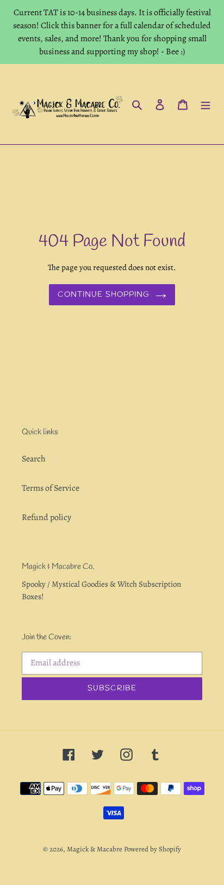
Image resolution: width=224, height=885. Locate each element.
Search (34, 459)
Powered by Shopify (152, 849)
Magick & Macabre (94, 849)
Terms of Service (50, 488)
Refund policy (46, 517)
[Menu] (205, 104)
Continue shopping (104, 295)
